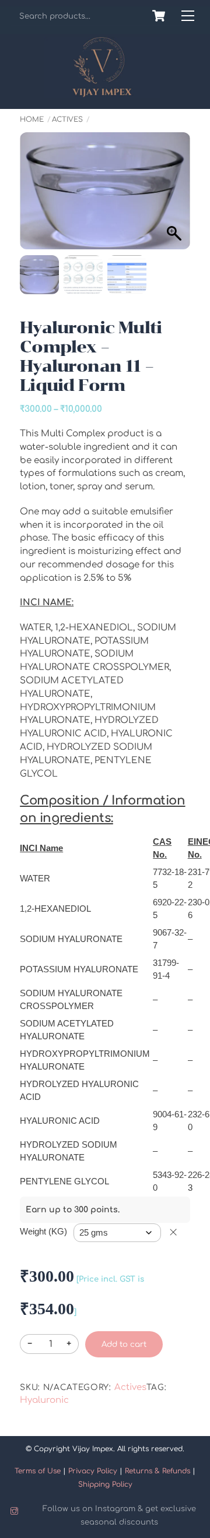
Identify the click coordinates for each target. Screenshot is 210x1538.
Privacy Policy (92, 1471)
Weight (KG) (43, 1231)
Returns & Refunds (157, 1471)
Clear (173, 1231)
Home (32, 119)
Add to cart (124, 1344)
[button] (170, 205)
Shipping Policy (105, 1484)
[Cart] (158, 15)
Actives (67, 119)
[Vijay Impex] (102, 93)
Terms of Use (38, 1471)
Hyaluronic (44, 1400)
